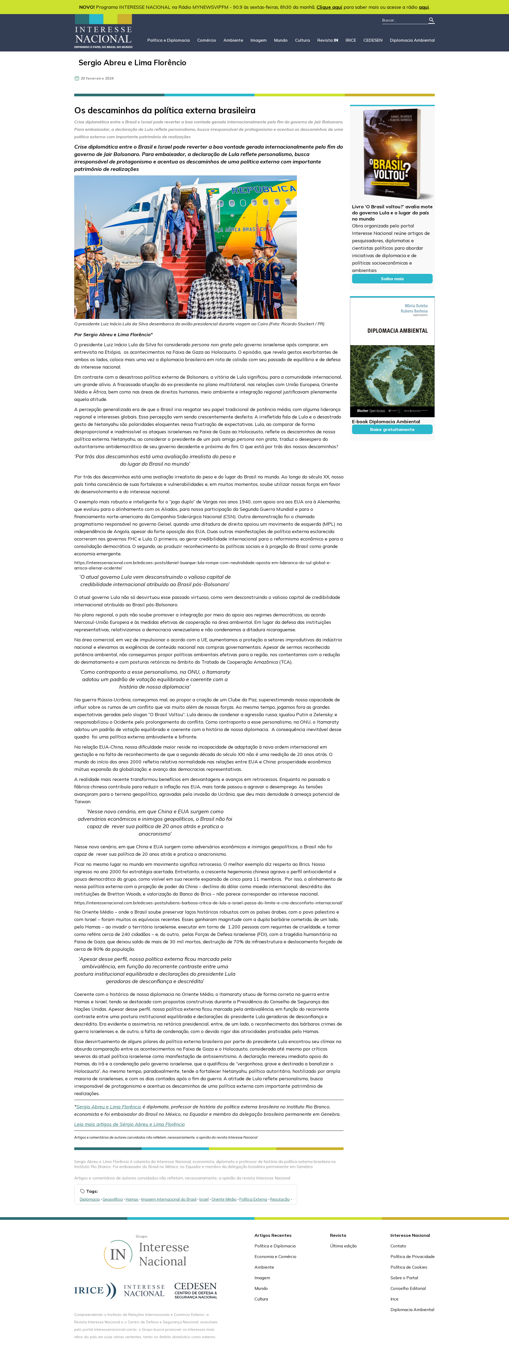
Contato (398, 1245)
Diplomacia (90, 1199)
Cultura (302, 40)
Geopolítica (113, 1199)
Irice (394, 1299)
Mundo (281, 40)
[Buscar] (431, 20)
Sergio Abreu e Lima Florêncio (132, 62)
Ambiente (233, 40)
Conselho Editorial (408, 1288)
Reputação (280, 1199)
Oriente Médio (224, 1199)
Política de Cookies (408, 1267)
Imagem (259, 40)
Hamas (132, 1199)
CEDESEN (373, 40)
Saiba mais (392, 278)
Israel (204, 1199)
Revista (327, 40)
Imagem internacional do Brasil (168, 1199)
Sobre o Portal (404, 1277)
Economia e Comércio (275, 1256)
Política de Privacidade (412, 1256)
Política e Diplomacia (168, 40)
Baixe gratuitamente (392, 429)
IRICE (351, 40)
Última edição (343, 1245)
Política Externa (253, 1199)
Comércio (206, 40)
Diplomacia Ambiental (412, 40)
